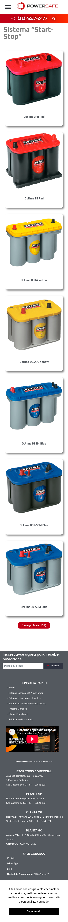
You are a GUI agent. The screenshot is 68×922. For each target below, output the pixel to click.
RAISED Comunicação (43, 761)
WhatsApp (12, 863)
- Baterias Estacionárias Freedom (24, 698)
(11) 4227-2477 (28, 874)
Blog (9, 869)
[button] (8, 7)
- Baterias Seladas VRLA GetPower (25, 693)
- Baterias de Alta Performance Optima (26, 703)
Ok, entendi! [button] (34, 911)
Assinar (55, 666)
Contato (11, 858)
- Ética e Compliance (17, 714)
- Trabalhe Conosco (17, 708)
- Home (10, 687)
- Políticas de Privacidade (20, 719)
